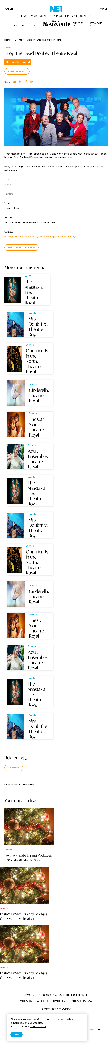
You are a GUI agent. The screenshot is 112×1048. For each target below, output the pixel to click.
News (24, 16)
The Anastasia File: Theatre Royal (34, 292)
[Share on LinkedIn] (31, 81)
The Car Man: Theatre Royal (36, 427)
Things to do (78, 24)
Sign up (103, 9)
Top (104, 1041)
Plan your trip (61, 16)
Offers (26, 25)
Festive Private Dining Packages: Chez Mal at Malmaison (28, 857)
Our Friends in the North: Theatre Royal (37, 361)
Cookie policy (38, 1026)
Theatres (13, 767)
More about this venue (21, 247)
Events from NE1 (38, 16)
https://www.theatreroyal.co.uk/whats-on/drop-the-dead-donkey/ (40, 236)
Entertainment (17, 71)
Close (17, 1034)
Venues (15, 25)
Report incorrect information (19, 784)
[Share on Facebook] (25, 81)
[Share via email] (14, 81)
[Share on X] (20, 81)
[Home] (56, 9)
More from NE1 (79, 16)
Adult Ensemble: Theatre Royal (38, 458)
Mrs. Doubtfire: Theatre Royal (38, 326)
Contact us (94, 1029)
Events (36, 25)
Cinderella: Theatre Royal (39, 395)
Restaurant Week (96, 24)
